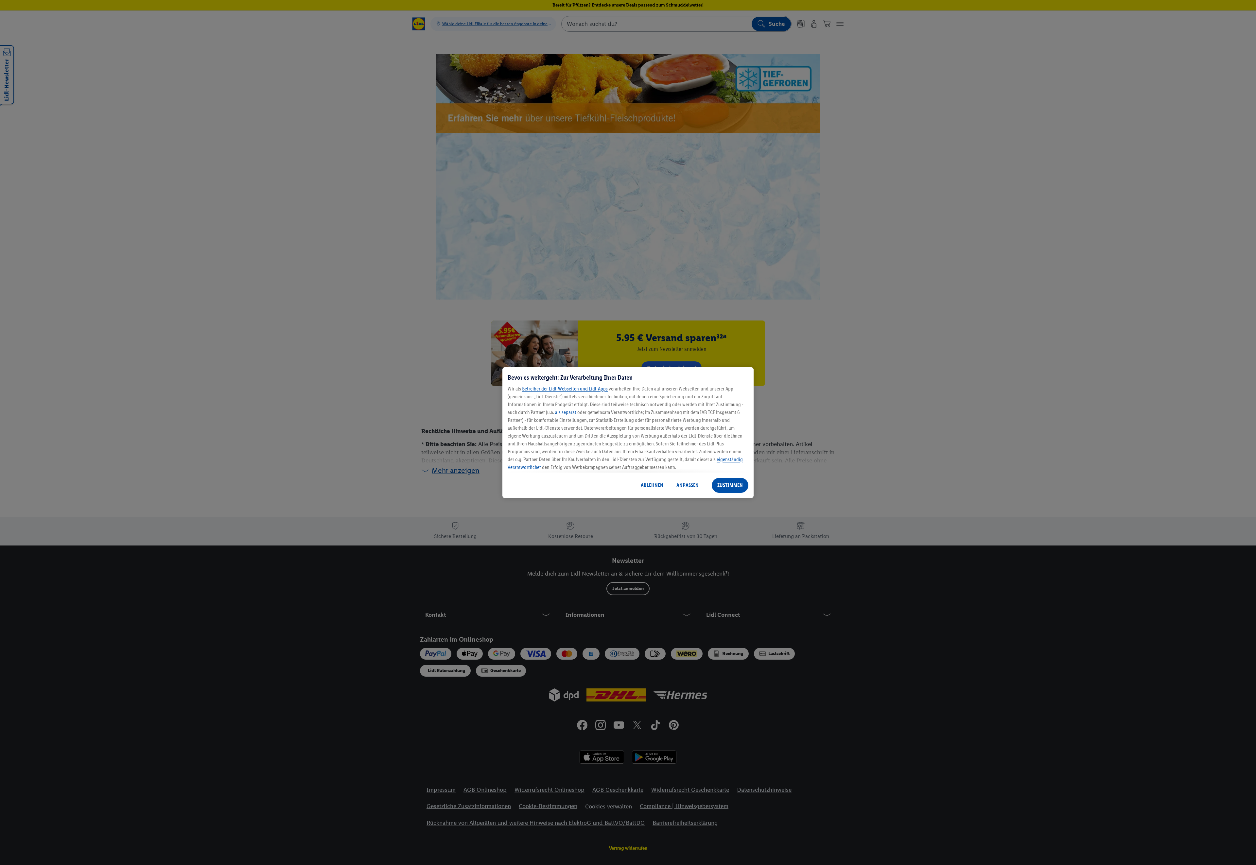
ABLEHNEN (652, 485)
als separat (565, 412)
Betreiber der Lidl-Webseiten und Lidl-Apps (565, 389)
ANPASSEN (687, 485)
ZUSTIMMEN (730, 485)
